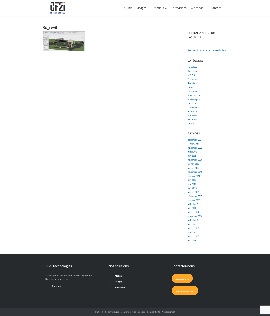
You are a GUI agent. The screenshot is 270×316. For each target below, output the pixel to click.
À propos (197, 8)
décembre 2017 (195, 196)
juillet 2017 (193, 204)
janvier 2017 (193, 212)
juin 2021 (192, 155)
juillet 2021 (193, 151)
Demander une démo (185, 291)
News (190, 87)
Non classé (193, 67)
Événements (193, 107)
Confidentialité (153, 312)
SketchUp (192, 71)
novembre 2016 (195, 216)
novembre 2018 (195, 171)
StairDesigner (194, 99)
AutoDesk (192, 115)
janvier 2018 (193, 192)
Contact (216, 8)
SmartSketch (194, 95)
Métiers (159, 8)
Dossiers (192, 103)
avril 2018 (192, 187)
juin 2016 (192, 224)
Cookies (141, 312)
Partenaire (193, 119)
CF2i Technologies (110, 312)
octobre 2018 (194, 175)
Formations (179, 8)
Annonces (192, 111)
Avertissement (168, 312)
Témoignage (194, 83)
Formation (193, 79)
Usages (142, 8)
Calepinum (192, 91)
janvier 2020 (193, 163)
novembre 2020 (195, 159)
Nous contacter (182, 279)
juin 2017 (192, 208)
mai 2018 (192, 183)
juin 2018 (192, 179)
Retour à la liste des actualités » (207, 50)
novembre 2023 (195, 147)
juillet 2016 (193, 220)
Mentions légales (128, 312)
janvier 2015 (193, 236)
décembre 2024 (195, 139)
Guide (128, 8)
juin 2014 (192, 240)
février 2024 (193, 143)
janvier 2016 (193, 228)
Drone (191, 123)
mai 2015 (192, 232)
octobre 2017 (194, 200)
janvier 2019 (193, 167)
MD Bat (191, 75)
